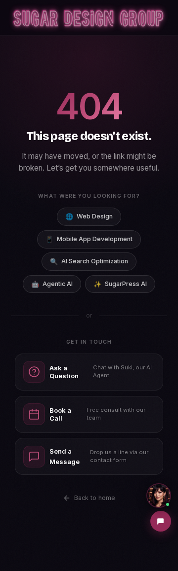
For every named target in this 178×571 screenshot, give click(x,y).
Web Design (89, 216)
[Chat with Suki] (158, 495)
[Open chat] (160, 521)
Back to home (94, 497)
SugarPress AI (120, 284)
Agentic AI (52, 284)
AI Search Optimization (89, 261)
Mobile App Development (89, 239)
